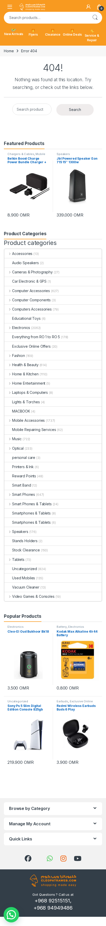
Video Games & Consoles (33, 596)
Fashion (18, 355)
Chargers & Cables (20, 154)
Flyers (33, 34)
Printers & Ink (23, 467)
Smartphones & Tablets (31, 513)
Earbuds (62, 701)
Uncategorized (24, 569)
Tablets (18, 559)
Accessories (22, 253)
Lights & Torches (26, 402)
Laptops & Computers (30, 392)
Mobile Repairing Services (34, 429)
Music (17, 439)
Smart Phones (23, 494)
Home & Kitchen (25, 374)
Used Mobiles (23, 578)
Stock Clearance (26, 550)
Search (95, 18)
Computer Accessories (31, 291)
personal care (23, 457)
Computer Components (31, 300)
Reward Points (24, 476)
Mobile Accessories (28, 420)
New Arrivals (13, 34)
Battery (62, 627)
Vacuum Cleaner (25, 587)
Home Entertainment (28, 383)
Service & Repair (92, 38)
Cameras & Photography (32, 272)
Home (9, 51)
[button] (11, 914)
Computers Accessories (32, 309)
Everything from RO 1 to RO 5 (36, 337)
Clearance (52, 34)
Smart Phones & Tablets (32, 504)
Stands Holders (25, 541)
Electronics (21, 327)
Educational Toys (26, 318)
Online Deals (72, 34)
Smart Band (21, 485)
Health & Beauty (25, 365)
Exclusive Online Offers (31, 346)
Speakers (63, 154)
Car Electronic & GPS (29, 281)
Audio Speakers (25, 263)
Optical (18, 448)
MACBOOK (21, 411)
